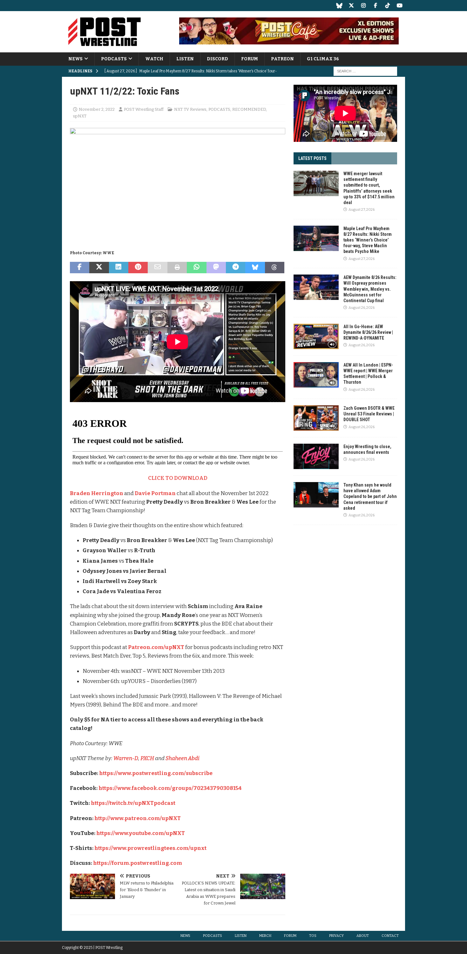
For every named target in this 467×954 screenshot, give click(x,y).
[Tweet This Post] (99, 267)
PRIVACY (336, 936)
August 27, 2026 (362, 210)
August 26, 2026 (362, 308)
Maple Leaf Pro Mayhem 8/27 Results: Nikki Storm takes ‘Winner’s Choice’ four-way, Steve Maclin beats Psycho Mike (367, 240)
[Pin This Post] (138, 267)
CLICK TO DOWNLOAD (177, 478)
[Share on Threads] (274, 267)
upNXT (79, 116)
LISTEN (185, 59)
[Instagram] (363, 5)
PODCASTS (114, 59)
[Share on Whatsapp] (196, 267)
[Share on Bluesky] (255, 267)
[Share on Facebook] (79, 267)
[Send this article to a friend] (157, 267)
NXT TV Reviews (190, 109)
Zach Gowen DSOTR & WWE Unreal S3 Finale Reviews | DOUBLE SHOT (369, 414)
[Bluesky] (339, 5)
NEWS (75, 59)
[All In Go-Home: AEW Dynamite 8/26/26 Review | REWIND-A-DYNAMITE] (316, 336)
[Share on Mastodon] (216, 267)
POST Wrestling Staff (144, 109)
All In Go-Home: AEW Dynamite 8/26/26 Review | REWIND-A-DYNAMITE (368, 332)
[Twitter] (351, 5)
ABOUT (362, 936)
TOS (312, 936)
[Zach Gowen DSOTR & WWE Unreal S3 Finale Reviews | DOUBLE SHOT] (316, 418)
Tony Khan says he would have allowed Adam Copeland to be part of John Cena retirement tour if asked (370, 496)
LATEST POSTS (312, 158)
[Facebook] (375, 5)
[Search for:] (365, 71)
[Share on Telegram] (235, 267)
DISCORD (217, 59)
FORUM (249, 59)
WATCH (154, 59)
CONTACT (390, 936)
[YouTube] (399, 5)
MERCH (265, 936)
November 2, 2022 (97, 109)
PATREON (282, 59)
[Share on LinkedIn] (118, 267)
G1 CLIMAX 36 (323, 59)
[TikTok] (387, 5)
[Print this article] (177, 267)
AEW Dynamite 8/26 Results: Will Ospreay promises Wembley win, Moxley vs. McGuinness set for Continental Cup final (369, 289)
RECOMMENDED (249, 109)
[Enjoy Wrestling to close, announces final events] (316, 456)
